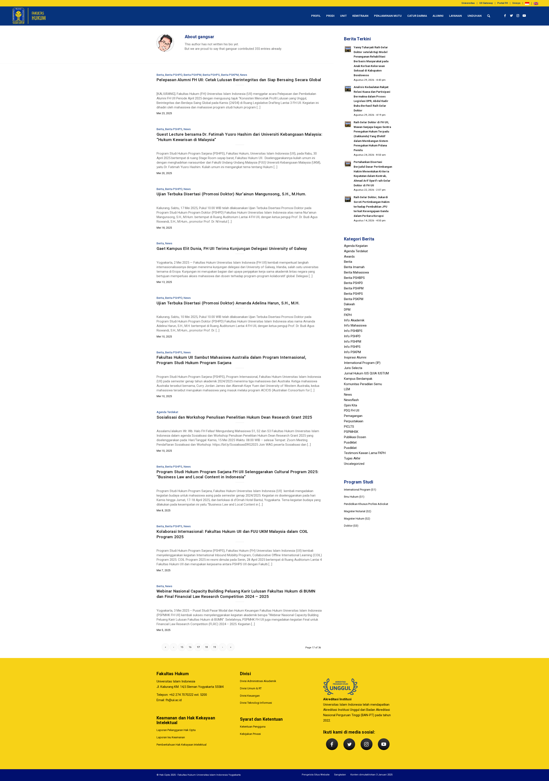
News (243, 74)
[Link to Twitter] (511, 15)
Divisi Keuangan (250, 695)
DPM (347, 309)
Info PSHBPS (353, 331)
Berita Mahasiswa (356, 272)
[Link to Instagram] (518, 15)
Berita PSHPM (192, 74)
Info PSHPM (352, 341)
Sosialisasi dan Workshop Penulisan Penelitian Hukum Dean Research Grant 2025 (234, 417)
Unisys (516, 3)
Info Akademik (354, 320)
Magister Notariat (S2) (357, 511)
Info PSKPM (352, 352)
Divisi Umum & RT (251, 688)
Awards (349, 256)
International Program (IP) (362, 363)
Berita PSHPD (173, 74)
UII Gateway (486, 3)
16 (190, 647)
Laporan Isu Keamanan (171, 737)
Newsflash (351, 400)
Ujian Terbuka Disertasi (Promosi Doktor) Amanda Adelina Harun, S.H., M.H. (228, 303)
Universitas (468, 3)
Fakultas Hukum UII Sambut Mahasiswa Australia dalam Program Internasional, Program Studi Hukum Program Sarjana (231, 360)
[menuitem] (468, 3)
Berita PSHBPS (354, 278)
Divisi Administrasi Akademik (258, 681)
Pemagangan (353, 416)
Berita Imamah (354, 267)
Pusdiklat (350, 442)
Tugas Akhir (352, 458)
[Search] (488, 16)
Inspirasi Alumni (355, 357)
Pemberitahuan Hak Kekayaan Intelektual (182, 744)
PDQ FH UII (351, 410)
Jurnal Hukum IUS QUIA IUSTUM (366, 373)
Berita (160, 74)
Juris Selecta (353, 368)
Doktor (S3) (351, 525)
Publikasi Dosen (355, 437)
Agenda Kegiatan (356, 246)
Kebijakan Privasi (250, 733)
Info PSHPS (352, 347)
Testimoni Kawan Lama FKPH (365, 453)
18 (206, 647)
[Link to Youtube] (524, 15)
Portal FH (502, 3)
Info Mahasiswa (355, 325)
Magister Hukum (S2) (357, 518)
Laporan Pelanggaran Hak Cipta (176, 730)
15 (182, 647)
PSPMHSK (351, 432)
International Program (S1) (360, 489)
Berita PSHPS (211, 74)
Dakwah (349, 304)
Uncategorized (354, 464)
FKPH (348, 315)
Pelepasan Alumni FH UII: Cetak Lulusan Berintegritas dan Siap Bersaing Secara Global (239, 79)
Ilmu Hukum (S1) (354, 496)
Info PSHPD (352, 336)
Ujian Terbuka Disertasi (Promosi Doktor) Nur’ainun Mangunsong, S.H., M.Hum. (231, 193)
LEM (347, 389)
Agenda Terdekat (167, 412)
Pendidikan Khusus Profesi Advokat (366, 504)
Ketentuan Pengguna (252, 726)
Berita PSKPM (230, 74)
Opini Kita (350, 405)
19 (214, 647)
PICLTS (349, 426)
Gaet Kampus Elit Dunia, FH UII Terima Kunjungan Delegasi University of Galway (232, 248)
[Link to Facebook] (505, 15)
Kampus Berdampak (358, 379)
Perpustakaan (353, 421)
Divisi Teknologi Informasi (256, 702)
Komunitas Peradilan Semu (363, 384)
